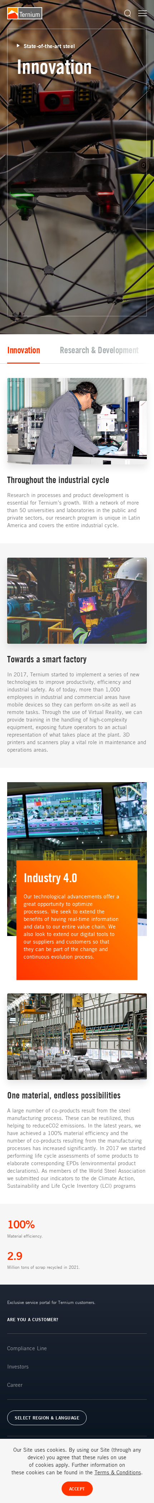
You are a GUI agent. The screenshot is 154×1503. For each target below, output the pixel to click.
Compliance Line (27, 1348)
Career (15, 1384)
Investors (18, 1366)
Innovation (23, 349)
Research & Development (99, 349)
